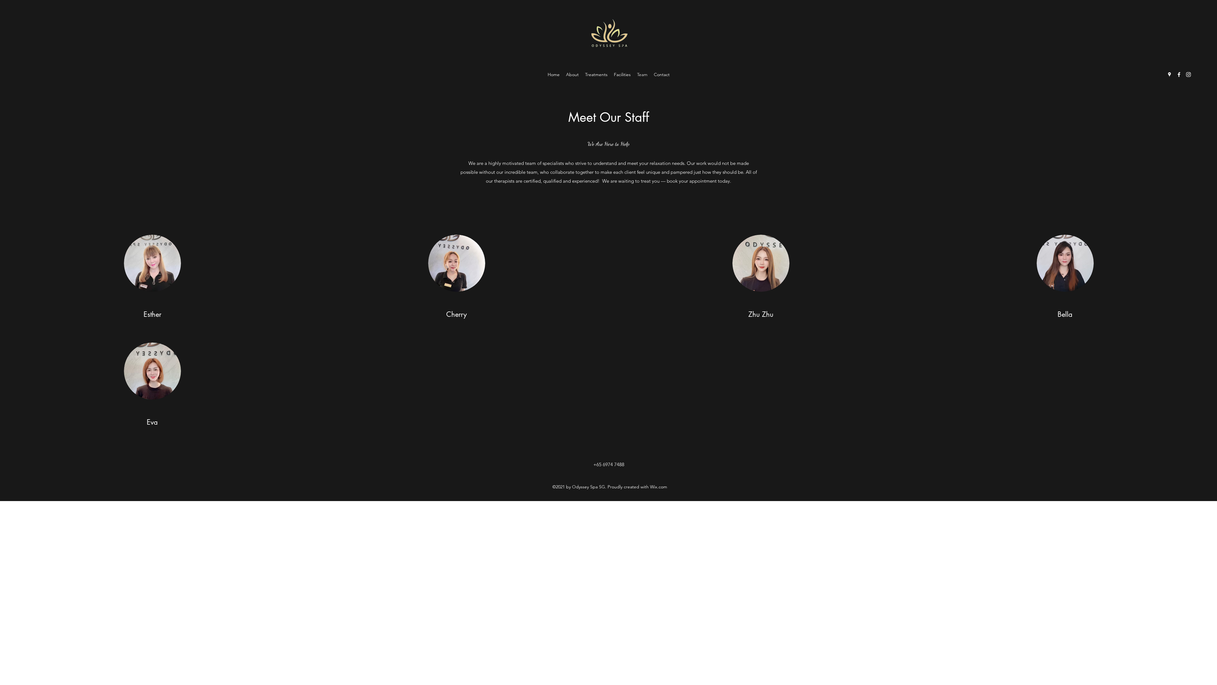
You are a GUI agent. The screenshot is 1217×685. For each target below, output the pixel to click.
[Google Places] (1169, 74)
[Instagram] (1188, 74)
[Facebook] (1179, 74)
